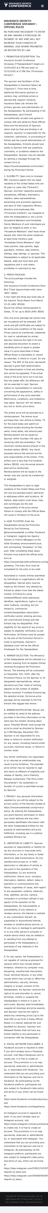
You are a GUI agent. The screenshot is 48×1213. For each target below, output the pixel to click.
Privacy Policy (27, 1199)
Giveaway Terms (17, 1202)
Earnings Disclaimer (34, 1202)
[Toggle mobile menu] (42, 6)
